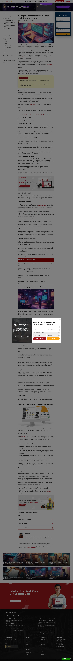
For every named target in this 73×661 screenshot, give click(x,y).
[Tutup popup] (60, 319)
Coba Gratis (53, 338)
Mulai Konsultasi (40, 338)
